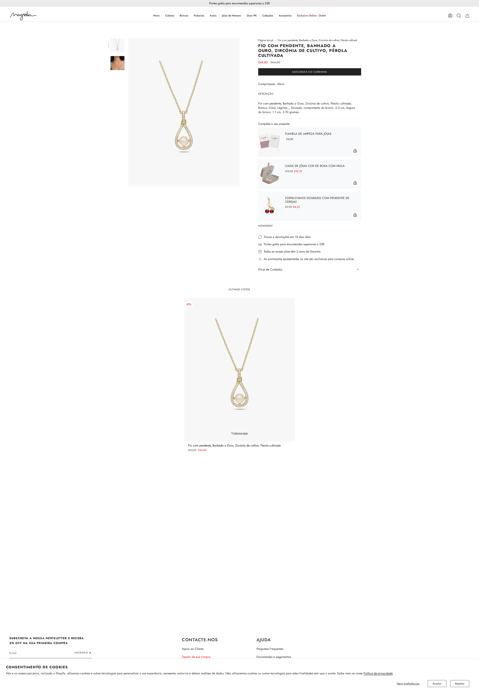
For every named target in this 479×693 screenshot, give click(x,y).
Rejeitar (459, 683)
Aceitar (437, 683)
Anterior (128, 112)
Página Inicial (265, 40)
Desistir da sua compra (196, 657)
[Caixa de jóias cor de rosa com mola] (269, 174)
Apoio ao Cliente (193, 649)
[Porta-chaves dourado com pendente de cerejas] (269, 206)
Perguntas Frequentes (270, 649)
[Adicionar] (355, 151)
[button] (169, 16)
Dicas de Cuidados (270, 269)
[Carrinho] (467, 16)
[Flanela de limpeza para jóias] (269, 142)
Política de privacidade (378, 673)
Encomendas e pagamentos (274, 657)
